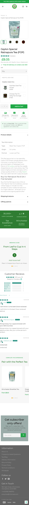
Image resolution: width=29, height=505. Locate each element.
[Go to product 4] (16, 397)
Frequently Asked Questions (11, 454)
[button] (5, 56)
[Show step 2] (13, 266)
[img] (4, 300)
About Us (5, 451)
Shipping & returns (7, 196)
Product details (6, 135)
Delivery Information (8, 460)
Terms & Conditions (8, 468)
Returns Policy (6, 462)
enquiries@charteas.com (10, 494)
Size (2, 67)
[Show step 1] (12, 266)
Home (3, 15)
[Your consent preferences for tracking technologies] (26, 502)
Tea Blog (4, 457)
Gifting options (6, 202)
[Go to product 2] (13, 397)
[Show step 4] (16, 266)
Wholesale (5, 470)
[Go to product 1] (12, 397)
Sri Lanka (11, 166)
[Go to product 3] (15, 397)
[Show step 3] (15, 266)
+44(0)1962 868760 (8, 491)
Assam (24, 172)
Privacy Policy (6, 465)
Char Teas (8, 499)
